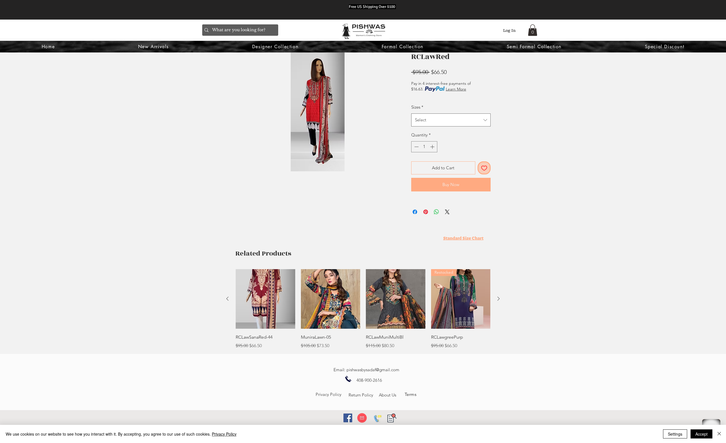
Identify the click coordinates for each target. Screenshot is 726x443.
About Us (387, 395)
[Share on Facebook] (414, 211)
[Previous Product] (227, 298)
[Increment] (433, 147)
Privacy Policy (328, 394)
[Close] (719, 433)
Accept (701, 434)
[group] (363, 309)
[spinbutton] (424, 147)
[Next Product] (498, 298)
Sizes (417, 107)
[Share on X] (447, 211)
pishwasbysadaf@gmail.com (373, 369)
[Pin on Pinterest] (425, 211)
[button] (532, 30)
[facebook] (347, 418)
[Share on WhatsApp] (436, 211)
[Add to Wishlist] (484, 168)
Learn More (456, 89)
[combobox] (451, 119)
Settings (675, 434)
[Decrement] (416, 147)
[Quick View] (265, 299)
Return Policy (361, 395)
